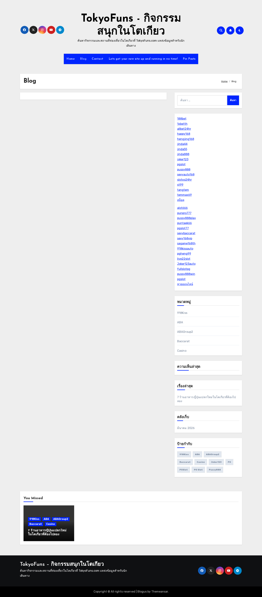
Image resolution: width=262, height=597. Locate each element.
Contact (97, 58)
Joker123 (216, 462)
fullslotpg (183, 269)
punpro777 (184, 213)
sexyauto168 (185, 174)
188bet (181, 118)
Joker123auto (186, 263)
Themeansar (159, 591)
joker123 (182, 159)
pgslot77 (183, 228)
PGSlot (183, 469)
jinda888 (183, 154)
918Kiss (182, 313)
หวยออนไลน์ (185, 284)
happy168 (183, 134)
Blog (83, 58)
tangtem (183, 190)
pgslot (181, 164)
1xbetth (182, 124)
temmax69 (184, 195)
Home (70, 58)
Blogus (142, 591)
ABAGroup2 (185, 331)
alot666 (182, 208)
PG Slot (198, 469)
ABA (180, 322)
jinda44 (182, 144)
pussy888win (186, 274)
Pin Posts (189, 58)
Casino (181, 350)
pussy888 (183, 169)
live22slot (183, 258)
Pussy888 (215, 469)
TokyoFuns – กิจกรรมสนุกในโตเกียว (62, 564)
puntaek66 (184, 223)
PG (229, 462)
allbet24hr (184, 129)
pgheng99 (184, 253)
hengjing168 (185, 139)
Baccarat (183, 341)
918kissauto (185, 248)
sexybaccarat (186, 233)
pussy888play (186, 218)
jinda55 (182, 149)
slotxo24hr (184, 179)
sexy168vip (184, 238)
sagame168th (186, 243)
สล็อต (180, 200)
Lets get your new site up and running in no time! (143, 58)
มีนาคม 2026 (186, 428)
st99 (180, 184)
